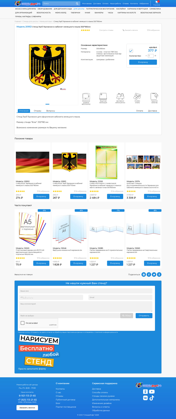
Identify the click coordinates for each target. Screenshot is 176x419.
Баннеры (99, 13)
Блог (58, 403)
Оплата (105, 4)
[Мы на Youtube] (152, 391)
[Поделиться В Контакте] (143, 274)
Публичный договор (65, 400)
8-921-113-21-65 (27, 395)
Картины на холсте (127, 13)
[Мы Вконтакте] (145, 398)
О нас (58, 392)
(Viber (20, 402)
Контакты (134, 4)
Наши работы (115, 4)
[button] (47, 104)
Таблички (75, 13)
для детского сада (63, 9)
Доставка (97, 4)
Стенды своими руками (103, 396)
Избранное (144, 4)
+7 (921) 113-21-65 (27, 399)
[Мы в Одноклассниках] (145, 391)
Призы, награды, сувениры (28, 17)
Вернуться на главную (24, 274)
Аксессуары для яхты (25, 9)
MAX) (34, 402)
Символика (155, 9)
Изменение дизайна (101, 403)
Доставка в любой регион (120, 101)
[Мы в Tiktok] (152, 398)
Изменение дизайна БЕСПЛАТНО (86, 102)
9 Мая (87, 13)
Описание (24, 111)
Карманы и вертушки (137, 9)
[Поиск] (77, 3)
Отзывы (126, 4)
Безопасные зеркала (151, 13)
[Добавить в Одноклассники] (159, 274)
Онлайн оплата (137, 101)
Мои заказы (87, 4)
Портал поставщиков (66, 407)
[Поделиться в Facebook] (149, 274)
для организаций (23, 13)
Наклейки (121, 9)
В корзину (41, 196)
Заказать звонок (131, 30)
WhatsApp (27, 402)
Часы (110, 13)
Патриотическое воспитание (100, 9)
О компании (62, 383)
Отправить (144, 315)
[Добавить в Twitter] (154, 274)
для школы (79, 9)
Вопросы (50, 111)
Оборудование (45, 9)
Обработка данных (101, 410)
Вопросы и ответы (101, 407)
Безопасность (44, 13)
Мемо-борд (60, 13)
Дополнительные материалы (106, 400)
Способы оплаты (100, 392)
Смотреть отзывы (106, 30)
